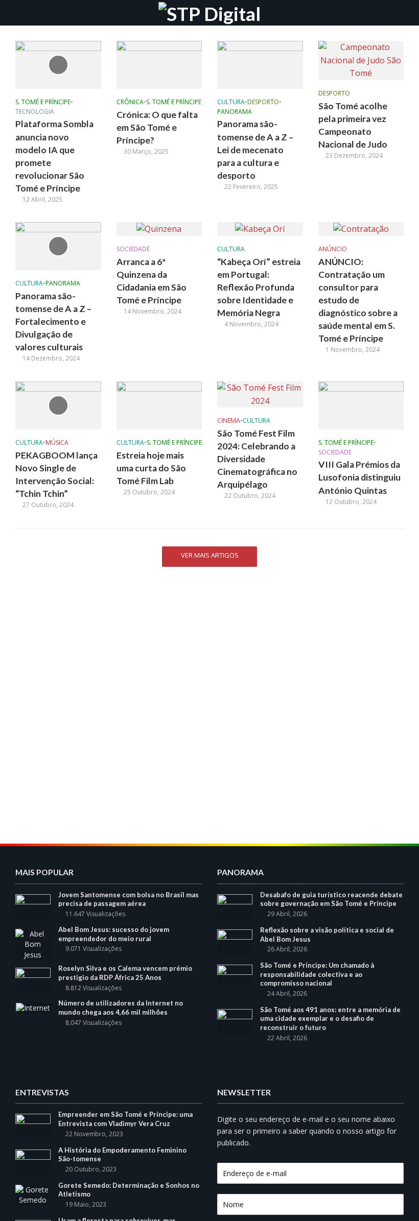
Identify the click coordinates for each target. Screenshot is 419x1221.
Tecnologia (34, 112)
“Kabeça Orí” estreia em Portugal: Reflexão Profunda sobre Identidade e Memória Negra (258, 287)
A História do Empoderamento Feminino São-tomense (122, 1154)
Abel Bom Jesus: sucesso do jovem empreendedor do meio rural (113, 934)
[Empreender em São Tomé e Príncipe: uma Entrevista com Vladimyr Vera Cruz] (33, 1126)
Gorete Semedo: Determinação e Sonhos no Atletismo (128, 1190)
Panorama (234, 112)
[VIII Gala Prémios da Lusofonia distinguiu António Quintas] (361, 404)
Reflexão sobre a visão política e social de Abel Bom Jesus (327, 934)
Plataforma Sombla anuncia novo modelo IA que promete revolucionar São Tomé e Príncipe (54, 155)
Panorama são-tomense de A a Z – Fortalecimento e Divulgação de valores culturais (53, 321)
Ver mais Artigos (210, 555)
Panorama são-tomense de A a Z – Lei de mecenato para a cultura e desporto (255, 149)
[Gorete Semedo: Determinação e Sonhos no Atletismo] (33, 1194)
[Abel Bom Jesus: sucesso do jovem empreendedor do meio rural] (33, 943)
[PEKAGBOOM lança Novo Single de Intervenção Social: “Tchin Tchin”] (58, 404)
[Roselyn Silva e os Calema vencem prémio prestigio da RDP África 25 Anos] (33, 980)
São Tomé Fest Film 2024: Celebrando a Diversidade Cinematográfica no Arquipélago (257, 459)
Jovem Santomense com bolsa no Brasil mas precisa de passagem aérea (128, 899)
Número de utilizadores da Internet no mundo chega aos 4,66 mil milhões (120, 1007)
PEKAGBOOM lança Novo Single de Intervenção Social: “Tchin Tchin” (56, 474)
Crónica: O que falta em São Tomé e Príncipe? (157, 127)
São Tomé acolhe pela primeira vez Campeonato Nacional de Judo (352, 125)
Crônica (130, 102)
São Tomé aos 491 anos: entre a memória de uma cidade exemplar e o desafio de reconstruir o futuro (330, 1018)
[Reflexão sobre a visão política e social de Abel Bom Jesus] (234, 941)
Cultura (231, 102)
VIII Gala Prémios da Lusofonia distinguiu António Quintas (359, 477)
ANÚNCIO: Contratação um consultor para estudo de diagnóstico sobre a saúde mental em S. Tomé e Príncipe (358, 300)
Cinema (228, 421)
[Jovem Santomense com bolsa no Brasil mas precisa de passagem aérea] (33, 906)
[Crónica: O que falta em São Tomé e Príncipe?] (159, 63)
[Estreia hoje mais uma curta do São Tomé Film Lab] (159, 404)
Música (56, 443)
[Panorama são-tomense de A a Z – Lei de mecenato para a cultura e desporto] (260, 63)
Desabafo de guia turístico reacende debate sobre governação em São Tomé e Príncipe (331, 899)
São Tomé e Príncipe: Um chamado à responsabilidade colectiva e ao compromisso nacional (317, 974)
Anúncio (332, 249)
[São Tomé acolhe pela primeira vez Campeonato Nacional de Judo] (361, 59)
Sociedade (133, 249)
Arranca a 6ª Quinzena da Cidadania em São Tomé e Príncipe (152, 280)
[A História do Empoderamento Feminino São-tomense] (33, 1161)
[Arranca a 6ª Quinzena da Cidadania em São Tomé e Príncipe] (158, 228)
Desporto (263, 102)
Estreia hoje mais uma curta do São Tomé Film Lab (151, 468)
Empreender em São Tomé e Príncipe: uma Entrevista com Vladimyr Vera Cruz (125, 1119)
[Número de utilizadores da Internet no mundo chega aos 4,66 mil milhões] (33, 1007)
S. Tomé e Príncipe (43, 102)
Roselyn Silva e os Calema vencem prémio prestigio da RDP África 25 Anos (125, 972)
